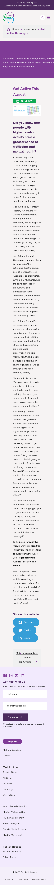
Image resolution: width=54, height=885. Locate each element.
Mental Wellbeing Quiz (14, 812)
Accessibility (22, 880)
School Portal (10, 857)
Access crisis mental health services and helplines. (27, 6)
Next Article (25, 661)
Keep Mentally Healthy (15, 806)
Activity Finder (10, 772)
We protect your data (12, 723)
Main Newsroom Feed (27, 653)
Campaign (8, 789)
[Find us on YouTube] (15, 674)
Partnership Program (13, 817)
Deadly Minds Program (14, 829)
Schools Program (11, 823)
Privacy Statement (38, 880)
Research (7, 783)
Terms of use (9, 880)
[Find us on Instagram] (10, 674)
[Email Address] (25, 706)
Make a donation (12, 750)
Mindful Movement (12, 835)
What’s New (9, 795)
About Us (7, 778)
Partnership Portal (12, 851)
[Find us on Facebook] (4, 674)
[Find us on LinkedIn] (21, 674)
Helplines (12, 741)
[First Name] (25, 694)
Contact (7, 755)
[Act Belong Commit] (8, 16)
